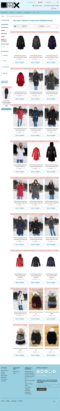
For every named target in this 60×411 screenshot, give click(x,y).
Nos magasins (4, 375)
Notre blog (3, 377)
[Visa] (2, 400)
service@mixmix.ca (31, 2)
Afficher (24, 26)
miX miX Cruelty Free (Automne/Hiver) (15, 16)
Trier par (41, 26)
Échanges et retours (29, 376)
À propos (3, 373)
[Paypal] (20, 400)
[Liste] (18, 26)
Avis (26, 378)
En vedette (3, 380)
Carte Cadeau (28, 387)
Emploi (14, 373)
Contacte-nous (16, 371)
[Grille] (15, 26)
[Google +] (46, 371)
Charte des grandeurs (30, 380)
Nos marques (4, 379)
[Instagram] (50, 371)
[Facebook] (38, 371)
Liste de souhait (38, 5)
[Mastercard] (14, 400)
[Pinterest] (54, 371)
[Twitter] (42, 371)
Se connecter (47, 5)
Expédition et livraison (30, 374)
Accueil (2, 16)
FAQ (26, 382)
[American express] (8, 400)
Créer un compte (55, 5)
